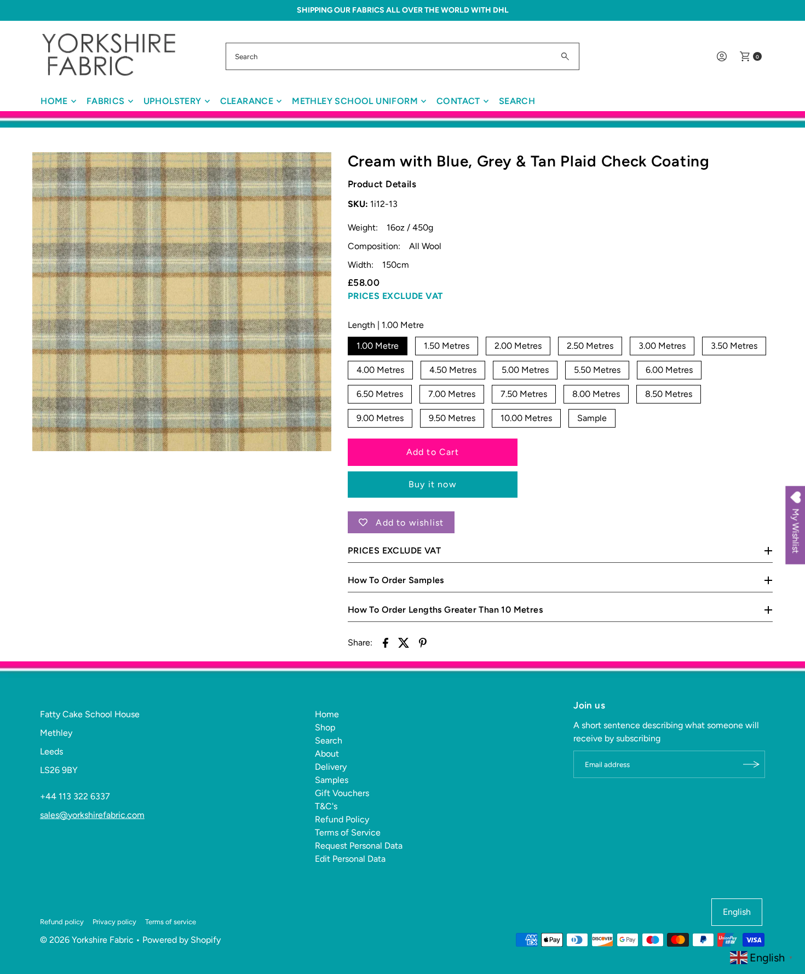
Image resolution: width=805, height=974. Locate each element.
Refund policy (62, 922)
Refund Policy (342, 819)
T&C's (326, 806)
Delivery (331, 767)
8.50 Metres (668, 394)
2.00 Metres (518, 346)
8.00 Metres (596, 394)
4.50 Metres (452, 370)
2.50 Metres (590, 346)
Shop (325, 727)
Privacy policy (114, 922)
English (737, 912)
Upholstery (172, 101)
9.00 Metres (380, 418)
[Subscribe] (751, 764)
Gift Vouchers (342, 793)
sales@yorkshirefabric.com (92, 815)
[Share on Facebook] (385, 642)
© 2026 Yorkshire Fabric (87, 940)
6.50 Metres (380, 394)
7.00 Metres (451, 394)
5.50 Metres (597, 370)
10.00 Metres (526, 418)
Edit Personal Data (350, 859)
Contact (458, 101)
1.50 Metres (446, 346)
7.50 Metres (524, 394)
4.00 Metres (380, 370)
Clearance (247, 101)
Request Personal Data (359, 845)
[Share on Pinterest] (423, 642)
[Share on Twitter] (404, 642)
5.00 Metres (525, 370)
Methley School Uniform (355, 101)
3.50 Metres (734, 346)
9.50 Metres (452, 418)
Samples (331, 780)
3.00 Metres (662, 346)
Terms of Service (348, 832)
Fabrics (106, 101)
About (327, 753)
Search (517, 101)
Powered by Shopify (181, 940)
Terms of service (170, 922)
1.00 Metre (378, 346)
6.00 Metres (669, 370)
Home (54, 101)
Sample (592, 418)
